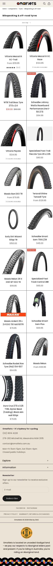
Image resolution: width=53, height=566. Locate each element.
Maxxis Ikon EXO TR (13, 193)
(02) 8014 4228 (10, 433)
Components (12, 9)
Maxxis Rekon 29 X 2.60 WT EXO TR (13, 280)
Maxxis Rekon (39, 363)
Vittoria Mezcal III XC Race (40, 58)
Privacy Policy (11, 514)
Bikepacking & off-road (32, 9)
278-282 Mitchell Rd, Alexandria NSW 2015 (23, 438)
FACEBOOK (20, 508)
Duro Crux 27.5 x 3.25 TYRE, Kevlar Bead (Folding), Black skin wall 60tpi (13, 410)
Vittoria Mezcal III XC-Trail (13, 58)
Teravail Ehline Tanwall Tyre (40, 195)
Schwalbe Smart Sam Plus (40, 323)
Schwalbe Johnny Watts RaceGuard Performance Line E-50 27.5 (40, 107)
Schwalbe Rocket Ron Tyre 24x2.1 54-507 (13, 365)
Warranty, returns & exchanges (34, 514)
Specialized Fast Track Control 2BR (40, 280)
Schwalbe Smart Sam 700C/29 (40, 238)
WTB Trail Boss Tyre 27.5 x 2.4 (13, 104)
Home (4, 9)
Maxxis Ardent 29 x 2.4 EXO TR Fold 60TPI (13, 323)
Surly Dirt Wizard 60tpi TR (13, 238)
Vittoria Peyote (13, 151)
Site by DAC (34, 520)
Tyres (21, 9)
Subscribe (12, 498)
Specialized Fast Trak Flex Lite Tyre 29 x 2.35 (39, 152)
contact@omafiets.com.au (16, 443)
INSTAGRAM (32, 508)
